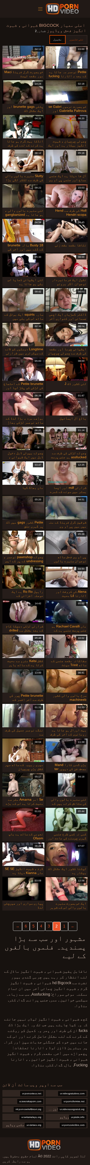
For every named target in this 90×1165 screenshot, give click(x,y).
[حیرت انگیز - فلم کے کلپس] (63, 8)
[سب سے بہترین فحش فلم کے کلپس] (44, 1144)
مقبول (57, 39)
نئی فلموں (76, 39)
